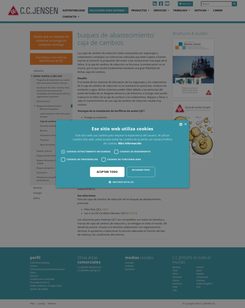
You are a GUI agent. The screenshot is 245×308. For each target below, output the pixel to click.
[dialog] (122, 154)
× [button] (185, 124)
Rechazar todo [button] (141, 169)
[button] (122, 182)
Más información (130, 143)
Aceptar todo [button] (107, 172)
